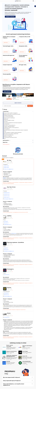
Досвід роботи (6, 140)
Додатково (5, 142)
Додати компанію (18, 102)
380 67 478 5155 (6, 274)
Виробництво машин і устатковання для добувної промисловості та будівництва (11, 358)
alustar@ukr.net (6, 317)
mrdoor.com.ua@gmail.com (8, 169)
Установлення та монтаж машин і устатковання (27, 363)
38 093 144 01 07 (6, 197)
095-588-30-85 (6, 293)
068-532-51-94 (6, 294)
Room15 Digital (25, 351)
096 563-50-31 (6, 249)
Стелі (5, 300)
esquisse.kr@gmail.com (8, 296)
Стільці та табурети (7, 229)
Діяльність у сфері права (10, 352)
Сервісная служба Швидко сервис (27, 346)
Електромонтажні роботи (26, 347)
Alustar (9, 313)
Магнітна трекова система (8, 302)
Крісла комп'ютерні (7, 230)
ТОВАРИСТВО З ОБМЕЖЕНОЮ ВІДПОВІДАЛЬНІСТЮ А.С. (11, 356)
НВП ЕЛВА (8, 361)
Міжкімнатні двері (7, 172)
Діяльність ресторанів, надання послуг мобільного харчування (27, 357)
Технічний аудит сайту (8, 46)
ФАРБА (5, 202)
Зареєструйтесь (7, 91)
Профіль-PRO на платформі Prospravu (9, 37)
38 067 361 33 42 (6, 195)
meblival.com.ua (13, 233)
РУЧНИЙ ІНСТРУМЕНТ (7, 203)
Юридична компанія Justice (11, 351)
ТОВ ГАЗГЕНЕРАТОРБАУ (26, 361)
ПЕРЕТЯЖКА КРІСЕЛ (7, 257)
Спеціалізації (5, 111)
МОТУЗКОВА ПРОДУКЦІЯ (8, 204)
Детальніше (6, 42)
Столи (5, 228)
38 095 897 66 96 (6, 194)
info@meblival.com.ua (7, 224)
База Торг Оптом (11, 187)
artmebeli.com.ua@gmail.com (9, 251)
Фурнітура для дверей (7, 175)
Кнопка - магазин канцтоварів (9, 346)
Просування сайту (23, 46)
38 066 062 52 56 (6, 192)
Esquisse (9, 287)
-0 (12, 162)
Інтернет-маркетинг (7, 64)
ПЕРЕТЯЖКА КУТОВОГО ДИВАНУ (9, 255)
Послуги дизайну (7, 74)
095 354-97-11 (6, 222)
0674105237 (6, 221)
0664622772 (6, 248)
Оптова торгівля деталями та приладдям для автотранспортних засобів (15, 212)
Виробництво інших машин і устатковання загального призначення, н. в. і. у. (10, 363)
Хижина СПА (24, 356)
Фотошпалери (6, 301)
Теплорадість (10, 269)
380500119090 (6, 167)
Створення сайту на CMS (24, 36)
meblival (9, 215)
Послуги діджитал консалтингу (23, 56)
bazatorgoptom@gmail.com (8, 198)
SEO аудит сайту (22, 64)
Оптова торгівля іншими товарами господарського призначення (14, 309)
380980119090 (6, 165)
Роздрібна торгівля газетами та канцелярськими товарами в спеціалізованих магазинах (11, 348)
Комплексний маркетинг (8, 55)
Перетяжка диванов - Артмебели (15, 242)
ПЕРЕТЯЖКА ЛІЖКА (7, 256)
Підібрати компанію (10, 16)
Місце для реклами (18, 154)
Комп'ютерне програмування (26, 352)
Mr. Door (9, 160)
